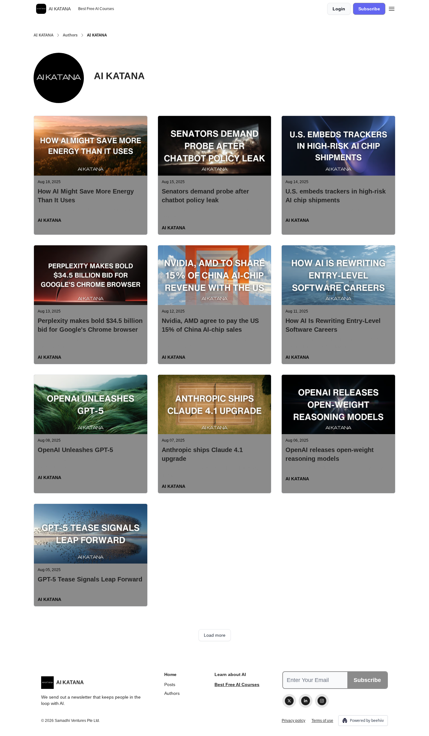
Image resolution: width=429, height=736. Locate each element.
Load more (214, 635)
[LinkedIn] (305, 701)
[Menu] (391, 8)
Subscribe (369, 8)
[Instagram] (322, 701)
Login (339, 8)
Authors (70, 35)
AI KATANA (43, 35)
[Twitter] (289, 701)
